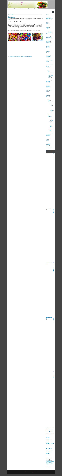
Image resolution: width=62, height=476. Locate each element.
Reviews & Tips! (21, 8)
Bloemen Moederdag (47, 442)
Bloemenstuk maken (18, 56)
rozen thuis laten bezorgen (48, 463)
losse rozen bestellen (50, 458)
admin (9, 14)
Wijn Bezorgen (26, 8)
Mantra (31, 472)
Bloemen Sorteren (15, 56)
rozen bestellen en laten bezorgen (49, 462)
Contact (36, 8)
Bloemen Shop (12, 8)
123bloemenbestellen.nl (48, 428)
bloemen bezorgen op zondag (49, 439)
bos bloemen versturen (49, 452)
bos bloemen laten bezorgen (49, 449)
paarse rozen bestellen (48, 461)
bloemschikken (22, 56)
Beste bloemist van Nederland (49, 430)
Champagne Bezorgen (31, 8)
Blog (31, 471)
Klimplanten (47, 458)
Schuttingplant (52, 463)
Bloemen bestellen (10, 16)
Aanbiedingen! (16, 8)
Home (8, 8)
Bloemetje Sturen (50, 443)
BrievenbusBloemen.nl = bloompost (11, 17)
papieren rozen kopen (52, 461)
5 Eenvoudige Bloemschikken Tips (11, 13)
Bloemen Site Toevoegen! (27, 471)
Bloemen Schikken (11, 56)
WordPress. (34, 472)
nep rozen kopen (47, 460)
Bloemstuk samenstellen (26, 56)
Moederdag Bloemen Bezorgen (48, 459)
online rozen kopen (50, 460)
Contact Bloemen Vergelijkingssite (35, 471)
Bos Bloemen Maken (30, 56)
